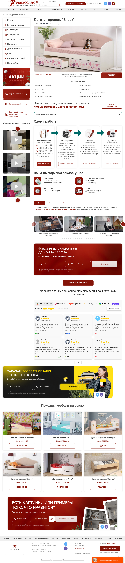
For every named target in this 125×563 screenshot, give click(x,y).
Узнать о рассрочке (89, 163)
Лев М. (103, 316)
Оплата (65, 203)
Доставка (52, 203)
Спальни (11, 54)
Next (17, 200)
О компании (24, 10)
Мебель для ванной (16, 58)
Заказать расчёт (111, 75)
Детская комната (15, 49)
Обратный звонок (110, 548)
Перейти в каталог (112, 163)
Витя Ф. (103, 340)
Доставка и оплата (55, 10)
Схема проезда (80, 548)
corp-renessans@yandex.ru (109, 552)
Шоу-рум (71, 10)
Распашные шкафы (15, 25)
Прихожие (12, 44)
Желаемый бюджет (78, 264)
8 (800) (107, 543)
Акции (95, 10)
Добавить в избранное (82, 553)
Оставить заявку (44, 164)
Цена (39, 203)
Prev (17, 128)
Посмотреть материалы (78, 283)
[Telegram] (105, 4)
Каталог (38, 10)
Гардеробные (13, 35)
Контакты (118, 10)
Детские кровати (19, 15)
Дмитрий (74, 316)
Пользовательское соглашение (73, 560)
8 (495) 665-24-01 (93, 1)
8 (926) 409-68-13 (93, 6)
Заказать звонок (75, 3)
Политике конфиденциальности (49, 270)
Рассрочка (83, 10)
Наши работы (13, 63)
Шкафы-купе (12, 30)
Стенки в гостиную (15, 39)
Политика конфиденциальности (51, 560)
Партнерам (98, 538)
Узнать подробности (112, 105)
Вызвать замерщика (67, 163)
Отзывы (106, 10)
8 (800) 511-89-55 (94, 3)
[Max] (109, 4)
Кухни (10, 20)
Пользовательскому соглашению (67, 270)
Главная (11, 10)
